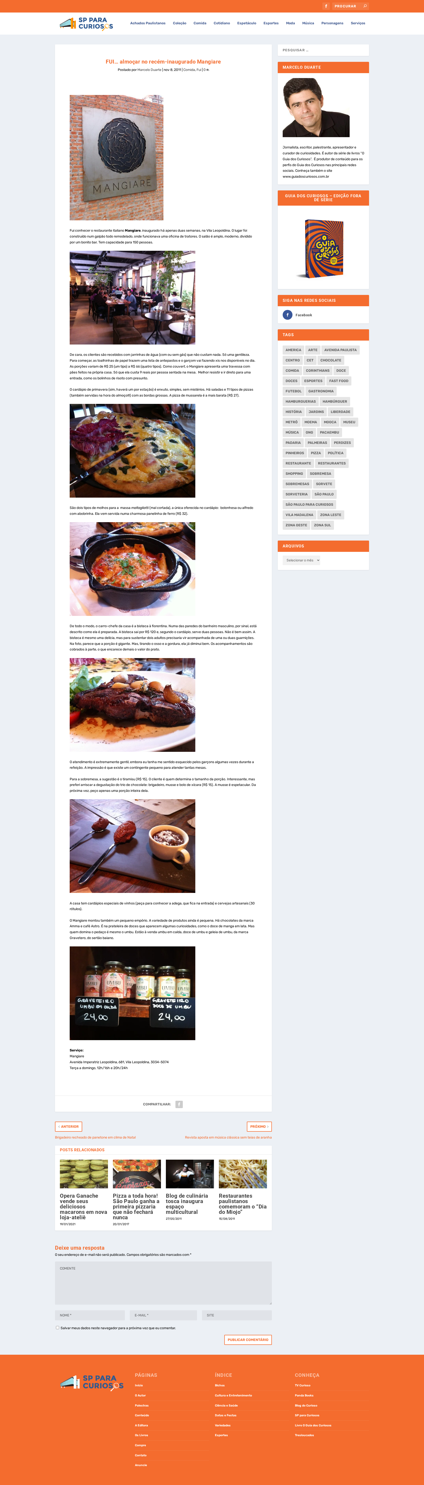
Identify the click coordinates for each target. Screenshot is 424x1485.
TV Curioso (302, 1385)
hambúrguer (335, 401)
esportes (313, 381)
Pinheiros (295, 453)
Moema (311, 422)
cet (310, 360)
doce (341, 371)
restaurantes (332, 463)
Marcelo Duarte (149, 70)
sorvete (324, 484)
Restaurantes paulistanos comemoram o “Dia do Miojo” (243, 1204)
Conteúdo (142, 1415)
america (293, 350)
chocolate (330, 360)
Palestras (142, 1405)
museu (349, 422)
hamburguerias (301, 401)
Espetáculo (246, 23)
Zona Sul (322, 525)
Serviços (358, 23)
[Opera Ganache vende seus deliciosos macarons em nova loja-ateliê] (84, 1174)
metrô (292, 422)
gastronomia (321, 391)
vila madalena (299, 515)
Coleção (179, 23)
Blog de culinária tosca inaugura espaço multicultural (187, 1204)
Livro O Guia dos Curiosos (313, 1425)
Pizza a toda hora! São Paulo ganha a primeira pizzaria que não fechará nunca (136, 1206)
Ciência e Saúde (226, 1405)
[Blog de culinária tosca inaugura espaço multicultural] (190, 1174)
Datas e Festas (226, 1415)
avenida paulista (340, 350)
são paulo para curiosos (309, 505)
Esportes (271, 23)
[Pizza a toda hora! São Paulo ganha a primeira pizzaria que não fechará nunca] (137, 1174)
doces (291, 381)
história (294, 412)
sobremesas (297, 484)
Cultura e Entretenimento (233, 1395)
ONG (309, 432)
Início (139, 1385)
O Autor (140, 1395)
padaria (293, 443)
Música (308, 23)
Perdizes (342, 443)
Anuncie (141, 1465)
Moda (290, 23)
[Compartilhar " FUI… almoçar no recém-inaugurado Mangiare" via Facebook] (179, 1104)
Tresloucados (304, 1435)
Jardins (316, 412)
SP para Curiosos (307, 1415)
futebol (294, 391)
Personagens (332, 23)
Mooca (330, 422)
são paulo (324, 494)
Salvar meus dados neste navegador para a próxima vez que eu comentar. (118, 1328)
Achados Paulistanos (148, 23)
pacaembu (329, 432)
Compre (140, 1445)
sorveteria (297, 494)
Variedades (223, 1425)
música (292, 432)
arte (313, 350)
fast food (338, 381)
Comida (200, 23)
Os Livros (141, 1435)
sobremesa (320, 474)
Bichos (220, 1385)
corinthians (318, 371)
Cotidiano (222, 23)
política (336, 453)
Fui (199, 70)
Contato (140, 1455)
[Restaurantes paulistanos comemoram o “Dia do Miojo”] (243, 1174)
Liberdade (340, 412)
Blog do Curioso (306, 1405)
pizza (316, 453)
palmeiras (317, 443)
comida (292, 371)
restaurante (298, 463)
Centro (293, 360)
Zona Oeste (296, 525)
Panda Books (304, 1395)
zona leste (330, 515)
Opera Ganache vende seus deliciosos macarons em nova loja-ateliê (83, 1206)
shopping (294, 474)
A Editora (141, 1425)
